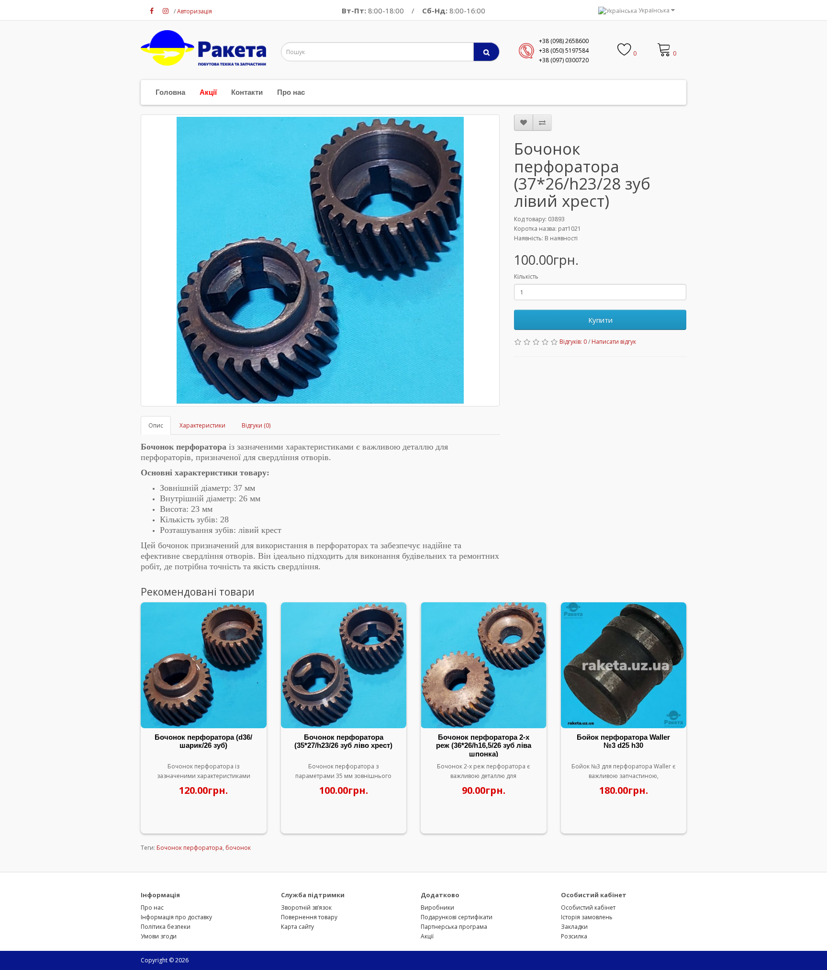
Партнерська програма (454, 927)
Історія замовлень (587, 917)
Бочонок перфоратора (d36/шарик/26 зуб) (203, 741)
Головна (170, 92)
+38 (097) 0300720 (564, 60)
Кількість (526, 276)
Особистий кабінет (588, 907)
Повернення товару (309, 917)
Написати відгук (614, 342)
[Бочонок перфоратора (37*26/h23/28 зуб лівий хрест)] (320, 260)
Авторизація (194, 11)
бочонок (238, 848)
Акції (208, 92)
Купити (600, 320)
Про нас (291, 92)
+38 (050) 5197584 (564, 50)
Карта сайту (297, 927)
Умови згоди (159, 936)
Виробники (437, 907)
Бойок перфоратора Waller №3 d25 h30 (623, 741)
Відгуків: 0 (573, 342)
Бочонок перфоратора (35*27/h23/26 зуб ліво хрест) (343, 741)
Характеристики (202, 425)
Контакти (247, 92)
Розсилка (574, 936)
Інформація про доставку (176, 917)
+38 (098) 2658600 (564, 41)
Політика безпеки (165, 927)
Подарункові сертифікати (456, 917)
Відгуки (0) (256, 425)
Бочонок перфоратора (189, 848)
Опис (155, 425)
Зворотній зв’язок (306, 907)
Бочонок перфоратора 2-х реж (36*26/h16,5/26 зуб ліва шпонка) (483, 745)
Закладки (574, 927)
